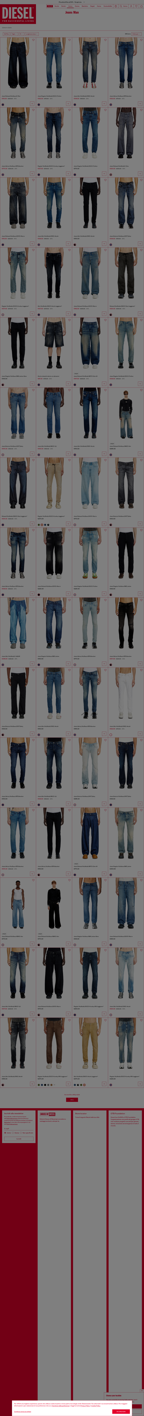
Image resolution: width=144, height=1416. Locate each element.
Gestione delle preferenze (60, 1406)
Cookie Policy (95, 1406)
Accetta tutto (121, 1411)
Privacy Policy (85, 1406)
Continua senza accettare (22, 1411)
